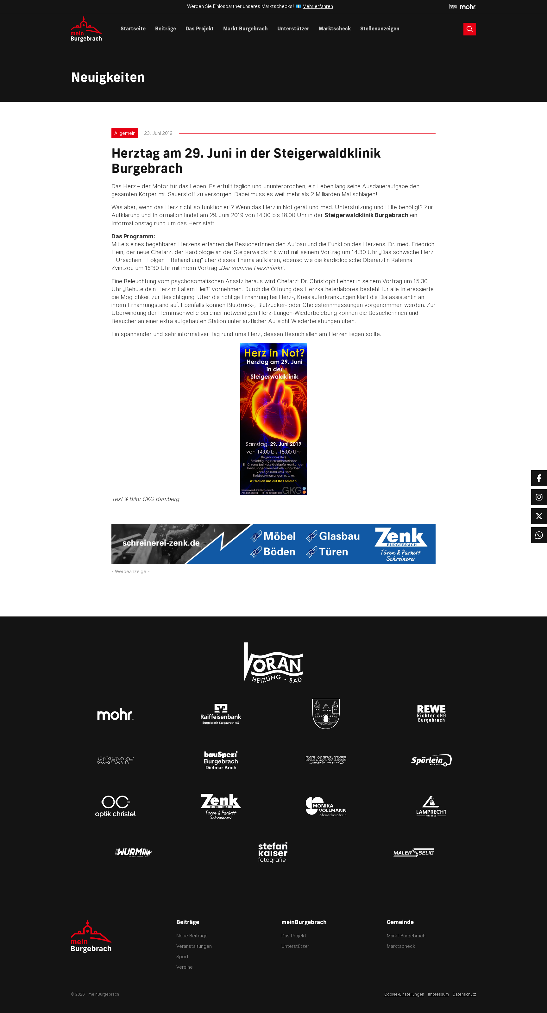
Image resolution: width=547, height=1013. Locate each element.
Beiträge (165, 29)
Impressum (438, 994)
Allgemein (124, 133)
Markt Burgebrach (245, 29)
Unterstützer (293, 29)
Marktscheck (335, 29)
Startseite (133, 29)
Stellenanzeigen (379, 29)
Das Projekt (199, 29)
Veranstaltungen (194, 946)
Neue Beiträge (192, 936)
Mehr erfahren (318, 6)
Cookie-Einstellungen (404, 994)
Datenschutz (464, 994)
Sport (182, 957)
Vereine (184, 967)
